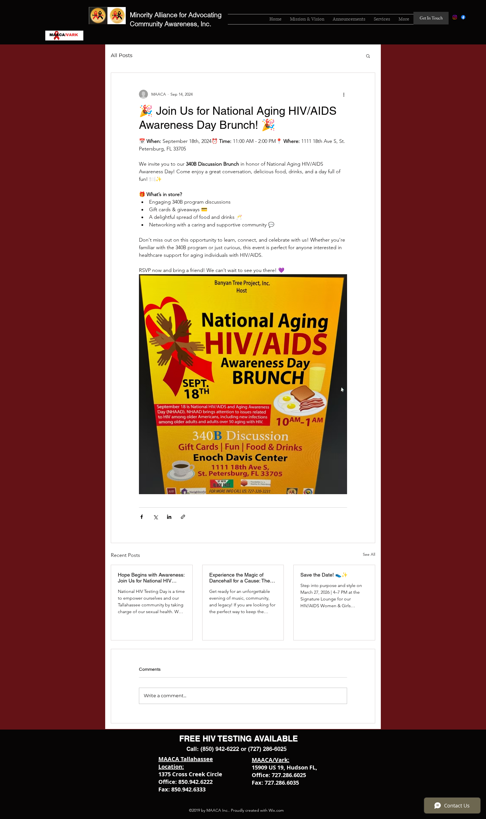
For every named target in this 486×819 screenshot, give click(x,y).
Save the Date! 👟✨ (324, 575)
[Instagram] (455, 17)
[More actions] (343, 94)
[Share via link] (183, 516)
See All (369, 554)
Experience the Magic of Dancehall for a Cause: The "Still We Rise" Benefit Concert (239, 578)
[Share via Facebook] (141, 516)
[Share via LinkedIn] (169, 516)
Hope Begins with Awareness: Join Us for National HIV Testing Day (151, 578)
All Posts (121, 55)
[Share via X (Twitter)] (155, 516)
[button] (368, 55)
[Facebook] (463, 17)
